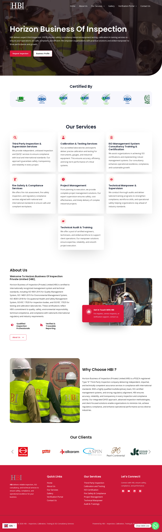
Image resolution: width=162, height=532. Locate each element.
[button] (103, 6)
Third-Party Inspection (94, 483)
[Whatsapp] (155, 526)
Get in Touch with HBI (104, 310)
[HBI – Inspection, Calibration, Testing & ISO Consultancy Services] (17, 6)
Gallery (111, 6)
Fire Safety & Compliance (95, 493)
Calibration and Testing (94, 486)
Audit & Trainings (92, 504)
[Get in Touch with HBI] (89, 311)
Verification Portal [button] (126, 6)
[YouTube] (129, 491)
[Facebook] (123, 491)
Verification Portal (55, 497)
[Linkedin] (134, 491)
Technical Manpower (93, 500)
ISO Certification (91, 490)
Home (72, 6)
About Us (83, 6)
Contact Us (145, 6)
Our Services (52, 490)
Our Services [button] (96, 6)
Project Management (93, 497)
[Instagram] (140, 491)
